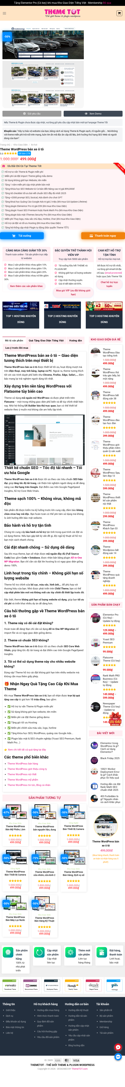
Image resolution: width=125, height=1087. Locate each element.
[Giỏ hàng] (119, 13)
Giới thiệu (10, 1010)
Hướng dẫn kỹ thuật (78, 1010)
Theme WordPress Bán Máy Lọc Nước (15, 919)
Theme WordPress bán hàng (22, 763)
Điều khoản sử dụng (16, 1021)
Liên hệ (9, 1033)
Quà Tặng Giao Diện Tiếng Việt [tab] (46, 340)
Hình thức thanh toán (48, 1016)
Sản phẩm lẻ (106, 1010)
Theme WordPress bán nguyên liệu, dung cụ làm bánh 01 (44, 829)
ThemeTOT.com (80, 1069)
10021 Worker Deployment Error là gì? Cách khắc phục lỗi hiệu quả (109, 773)
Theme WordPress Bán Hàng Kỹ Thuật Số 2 (44, 921)
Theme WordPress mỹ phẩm (22, 779)
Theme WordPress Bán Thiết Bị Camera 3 (15, 874)
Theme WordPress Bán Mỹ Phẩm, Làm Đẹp (15, 829)
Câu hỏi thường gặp (47, 1031)
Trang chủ (5, 144)
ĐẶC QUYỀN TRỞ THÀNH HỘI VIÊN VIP (73, 252)
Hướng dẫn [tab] (75, 340)
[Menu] (4, 13)
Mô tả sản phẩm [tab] (14, 340)
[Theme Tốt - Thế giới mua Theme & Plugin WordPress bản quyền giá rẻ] (62, 13)
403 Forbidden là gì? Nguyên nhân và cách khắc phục (110, 799)
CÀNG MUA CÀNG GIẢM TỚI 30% (26, 250)
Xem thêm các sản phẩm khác (26, 286)
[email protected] (113, 273)
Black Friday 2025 (109, 758)
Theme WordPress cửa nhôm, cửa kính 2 (44, 874)
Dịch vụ (9, 1016)
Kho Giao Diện (21, 144)
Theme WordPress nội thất (21, 774)
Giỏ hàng (104, 1027)
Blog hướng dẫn (76, 1045)
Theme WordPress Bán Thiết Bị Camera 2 (73, 829)
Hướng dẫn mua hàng (48, 1010)
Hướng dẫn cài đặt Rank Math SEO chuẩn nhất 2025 (110, 787)
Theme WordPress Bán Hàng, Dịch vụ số (73, 874)
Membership (106, 1021)
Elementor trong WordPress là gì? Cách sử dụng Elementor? (109, 747)
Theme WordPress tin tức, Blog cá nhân (28, 785)
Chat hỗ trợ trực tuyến (109, 284)
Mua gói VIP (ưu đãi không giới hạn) (73, 292)
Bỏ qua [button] (107, 2)
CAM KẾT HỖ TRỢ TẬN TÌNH (109, 252)
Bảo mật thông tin (15, 1027)
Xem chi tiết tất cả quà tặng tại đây (27, 749)
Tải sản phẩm (106, 1033)
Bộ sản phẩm (106, 1016)
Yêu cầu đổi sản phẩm (48, 1037)
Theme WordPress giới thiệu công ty (27, 769)
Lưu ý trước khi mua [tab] (16, 347)
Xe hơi (34, 144)
